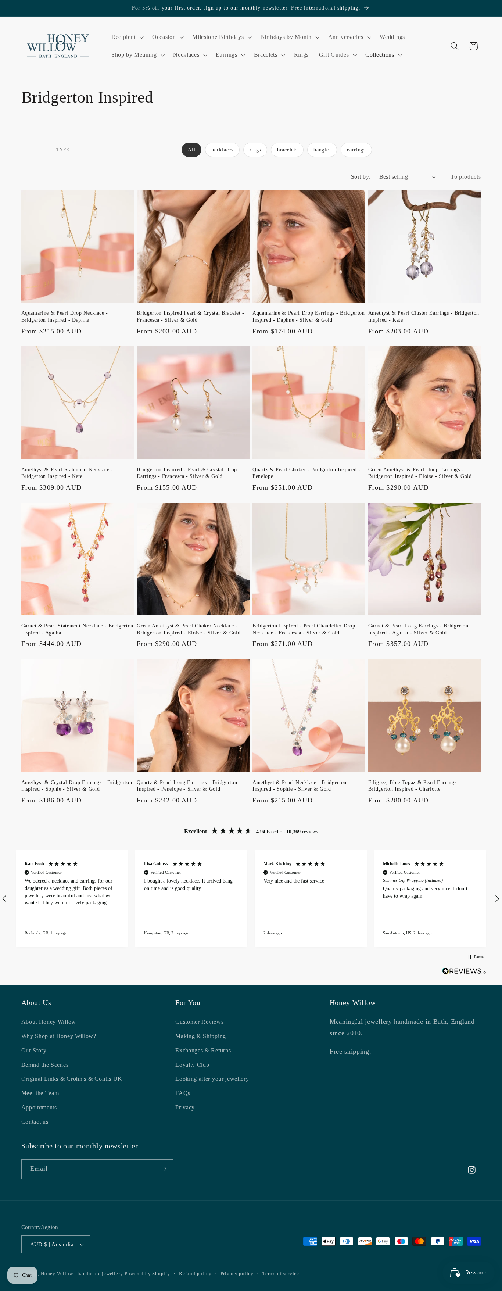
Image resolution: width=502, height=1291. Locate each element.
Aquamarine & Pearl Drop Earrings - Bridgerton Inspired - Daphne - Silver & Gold (308, 316)
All (191, 150)
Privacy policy (237, 1273)
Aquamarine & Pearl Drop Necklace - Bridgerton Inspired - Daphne (64, 316)
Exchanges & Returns (203, 1050)
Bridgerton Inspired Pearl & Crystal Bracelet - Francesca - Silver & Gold (190, 316)
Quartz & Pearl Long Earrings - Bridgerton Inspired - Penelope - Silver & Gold (187, 785)
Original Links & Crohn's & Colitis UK (72, 1079)
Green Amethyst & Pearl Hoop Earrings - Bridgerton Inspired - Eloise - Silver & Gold (420, 472)
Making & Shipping (200, 1036)
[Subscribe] (163, 1169)
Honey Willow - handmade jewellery (82, 1273)
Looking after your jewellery (212, 1079)
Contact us (35, 1122)
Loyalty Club (192, 1065)
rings (255, 150)
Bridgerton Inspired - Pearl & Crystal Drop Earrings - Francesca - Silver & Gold (187, 472)
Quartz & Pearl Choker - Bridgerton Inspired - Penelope (306, 472)
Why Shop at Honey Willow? (58, 1036)
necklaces (222, 150)
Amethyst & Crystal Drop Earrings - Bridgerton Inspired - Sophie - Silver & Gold (76, 785)
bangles (322, 150)
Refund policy (195, 1273)
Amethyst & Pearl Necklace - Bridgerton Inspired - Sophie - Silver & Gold (299, 785)
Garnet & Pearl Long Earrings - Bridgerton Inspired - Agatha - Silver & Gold (418, 629)
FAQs (182, 1093)
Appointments (39, 1107)
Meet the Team (40, 1093)
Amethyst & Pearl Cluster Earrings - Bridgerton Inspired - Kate (423, 316)
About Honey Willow (48, 1022)
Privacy (185, 1107)
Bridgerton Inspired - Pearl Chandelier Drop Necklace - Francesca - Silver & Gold (303, 629)
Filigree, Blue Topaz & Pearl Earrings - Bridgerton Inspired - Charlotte (414, 785)
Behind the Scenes (45, 1065)
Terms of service (280, 1273)
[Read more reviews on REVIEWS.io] (464, 972)
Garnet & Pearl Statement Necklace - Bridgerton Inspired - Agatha (77, 629)
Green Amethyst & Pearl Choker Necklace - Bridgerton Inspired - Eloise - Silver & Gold (188, 629)
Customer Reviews (199, 1022)
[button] (126, 37)
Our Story (34, 1050)
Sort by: (361, 177)
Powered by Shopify (147, 1273)
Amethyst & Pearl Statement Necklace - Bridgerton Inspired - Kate (67, 472)
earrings (356, 150)
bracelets (287, 150)
